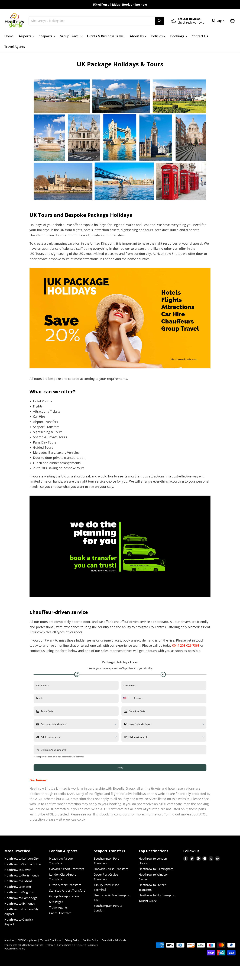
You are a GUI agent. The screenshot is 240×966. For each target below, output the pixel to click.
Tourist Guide (148, 901)
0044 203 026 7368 (185, 645)
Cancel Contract (60, 913)
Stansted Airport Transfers (67, 890)
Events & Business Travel (106, 36)
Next (120, 767)
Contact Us (200, 36)
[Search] (159, 21)
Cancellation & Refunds (114, 940)
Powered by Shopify (14, 948)
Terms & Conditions (50, 940)
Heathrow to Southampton (22, 864)
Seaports (46, 36)
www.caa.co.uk (74, 819)
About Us (137, 36)
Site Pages (56, 902)
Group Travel (70, 36)
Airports (25, 36)
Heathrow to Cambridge (20, 898)
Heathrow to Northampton (157, 895)
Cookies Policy (90, 940)
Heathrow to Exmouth (19, 903)
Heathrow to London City (21, 858)
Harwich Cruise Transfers (111, 869)
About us (9, 940)
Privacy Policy (72, 940)
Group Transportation (64, 896)
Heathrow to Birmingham (156, 869)
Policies (157, 36)
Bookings (177, 36)
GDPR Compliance (27, 940)
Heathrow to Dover (17, 870)
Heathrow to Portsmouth (21, 875)
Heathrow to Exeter (17, 887)
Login (220, 21)
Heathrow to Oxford (18, 881)
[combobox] (126, 698)
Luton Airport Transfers (65, 885)
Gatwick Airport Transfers (66, 869)
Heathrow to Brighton (19, 892)
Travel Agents (14, 46)
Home (9, 36)
